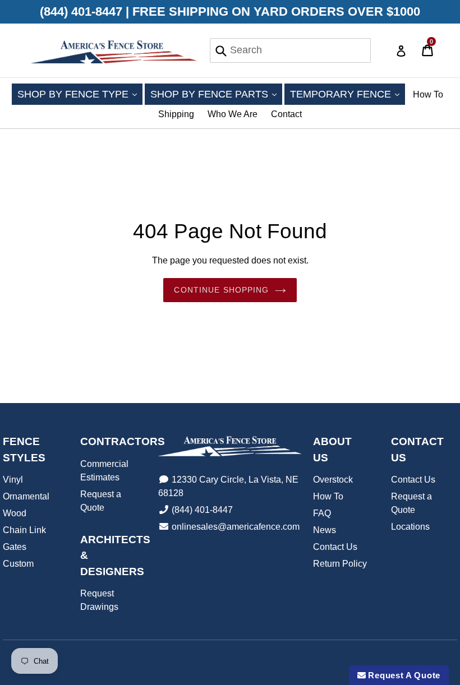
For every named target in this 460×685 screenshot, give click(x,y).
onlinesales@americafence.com (236, 526)
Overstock (333, 479)
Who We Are (232, 114)
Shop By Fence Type (79, 94)
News (324, 530)
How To (428, 94)
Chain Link (24, 530)
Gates (14, 547)
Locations (410, 526)
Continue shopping (221, 289)
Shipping (176, 114)
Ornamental (26, 496)
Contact (286, 114)
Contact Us (335, 547)
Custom (18, 563)
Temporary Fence (347, 94)
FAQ (322, 513)
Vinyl (13, 479)
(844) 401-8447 (202, 510)
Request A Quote (403, 675)
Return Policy (340, 563)
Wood (14, 513)
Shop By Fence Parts (216, 94)
